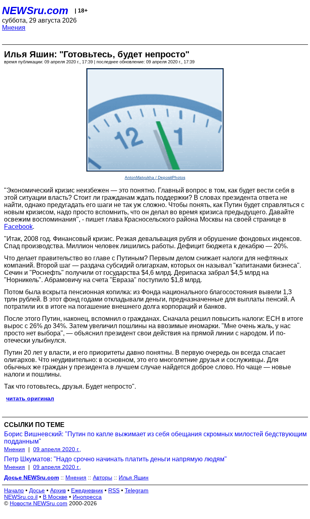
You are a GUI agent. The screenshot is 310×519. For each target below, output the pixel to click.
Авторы (102, 477)
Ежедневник (87, 490)
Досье (37, 490)
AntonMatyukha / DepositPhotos (155, 177)
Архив (58, 490)
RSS (113, 490)
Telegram (137, 490)
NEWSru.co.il (21, 497)
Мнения (13, 27)
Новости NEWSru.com (38, 503)
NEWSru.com (35, 10)
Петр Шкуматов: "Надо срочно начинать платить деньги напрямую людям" (115, 459)
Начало (14, 490)
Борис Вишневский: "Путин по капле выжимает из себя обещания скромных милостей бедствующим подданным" (155, 438)
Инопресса (87, 497)
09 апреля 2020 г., (57, 449)
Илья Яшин (134, 477)
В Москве (55, 497)
